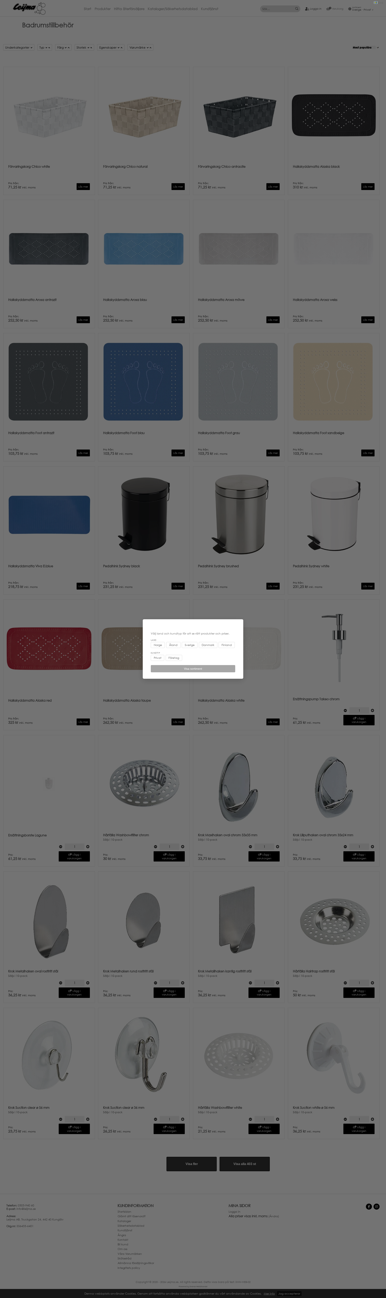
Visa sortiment (193, 668)
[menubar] (153, 9)
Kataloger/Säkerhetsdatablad (173, 9)
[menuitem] (89, 9)
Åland (173, 645)
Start (87, 9)
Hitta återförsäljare (129, 9)
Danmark (208, 645)
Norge (158, 645)
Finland (227, 645)
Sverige (190, 645)
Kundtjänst (209, 9)
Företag (173, 657)
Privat (157, 657)
